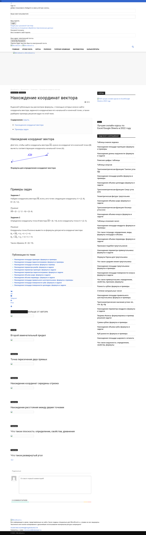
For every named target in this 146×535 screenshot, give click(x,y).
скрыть (26, 120)
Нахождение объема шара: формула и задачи (32, 275)
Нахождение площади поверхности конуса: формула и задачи (116, 274)
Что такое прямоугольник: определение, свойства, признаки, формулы (114, 280)
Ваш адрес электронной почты (22, 38)
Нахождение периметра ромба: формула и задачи (34, 267)
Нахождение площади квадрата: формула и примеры (116, 226)
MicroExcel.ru (15, 89)
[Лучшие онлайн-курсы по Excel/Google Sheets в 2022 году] (116, 110)
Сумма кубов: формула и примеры (112, 322)
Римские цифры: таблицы (108, 160)
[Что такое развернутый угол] (51, 443)
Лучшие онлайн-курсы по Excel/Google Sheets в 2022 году (114, 126)
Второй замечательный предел (28, 335)
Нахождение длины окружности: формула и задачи (115, 154)
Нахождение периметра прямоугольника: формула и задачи (115, 251)
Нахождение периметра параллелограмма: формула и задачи (38, 272)
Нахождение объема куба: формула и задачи (113, 328)
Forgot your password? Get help (22, 26)
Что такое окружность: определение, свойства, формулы (113, 343)
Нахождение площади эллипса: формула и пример (34, 265)
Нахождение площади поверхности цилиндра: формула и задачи (40, 285)
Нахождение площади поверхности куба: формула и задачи (38, 283)
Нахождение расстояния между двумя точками (37, 407)
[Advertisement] (73, 70)
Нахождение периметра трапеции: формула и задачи (35, 270)
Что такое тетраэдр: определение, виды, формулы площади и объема (114, 233)
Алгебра (13, 330)
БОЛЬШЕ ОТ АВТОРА (38, 312)
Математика (78, 49)
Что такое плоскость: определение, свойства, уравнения (43, 431)
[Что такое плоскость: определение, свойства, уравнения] (51, 419)
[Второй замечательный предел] (51, 323)
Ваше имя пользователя (19, 14)
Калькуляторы (93, 49)
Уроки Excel (27, 49)
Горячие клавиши (62, 49)
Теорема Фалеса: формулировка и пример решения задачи (115, 316)
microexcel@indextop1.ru (32, 530)
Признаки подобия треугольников (112, 246)
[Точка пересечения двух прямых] (51, 347)
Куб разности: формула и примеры (112, 333)
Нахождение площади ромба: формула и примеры (115, 177)
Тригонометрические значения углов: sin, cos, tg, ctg (115, 303)
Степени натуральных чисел (109, 291)
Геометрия (34, 89)
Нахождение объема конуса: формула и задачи (114, 215)
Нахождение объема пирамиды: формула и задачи (34, 277)
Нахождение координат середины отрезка (35, 383)
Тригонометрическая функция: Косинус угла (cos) (114, 208)
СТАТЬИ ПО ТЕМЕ (19, 312)
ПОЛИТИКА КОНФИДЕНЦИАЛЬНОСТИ (24, 528)
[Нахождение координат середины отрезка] (51, 371)
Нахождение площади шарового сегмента (115, 338)
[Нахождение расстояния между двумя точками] (51, 395)
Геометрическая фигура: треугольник (113, 196)
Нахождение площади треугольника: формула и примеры (113, 267)
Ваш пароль (15, 21)
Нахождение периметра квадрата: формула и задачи (116, 310)
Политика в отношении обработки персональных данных (32, 28)
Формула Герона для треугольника (112, 257)
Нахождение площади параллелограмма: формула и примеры (39, 262)
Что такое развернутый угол (27, 455)
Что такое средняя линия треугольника (114, 261)
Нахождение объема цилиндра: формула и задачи (116, 184)
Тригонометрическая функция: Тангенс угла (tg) (116, 170)
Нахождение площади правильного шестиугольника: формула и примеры (43, 280)
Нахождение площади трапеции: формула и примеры (35, 259)
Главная (15, 49)
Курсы (99, 122)
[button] (132, 47)
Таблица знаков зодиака (108, 142)
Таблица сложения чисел (108, 221)
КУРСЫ (38, 49)
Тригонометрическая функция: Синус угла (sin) (115, 190)
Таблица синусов (104, 165)
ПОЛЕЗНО (47, 49)
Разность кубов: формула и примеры (113, 286)
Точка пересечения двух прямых (29, 359)
